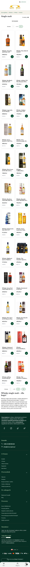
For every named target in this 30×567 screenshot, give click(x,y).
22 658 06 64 (23, 2)
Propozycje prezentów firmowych (8, 513)
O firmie (3, 461)
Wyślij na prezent (5, 520)
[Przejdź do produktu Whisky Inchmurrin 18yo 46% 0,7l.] (8, 218)
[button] (14, 455)
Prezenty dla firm (5, 508)
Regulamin (3, 466)
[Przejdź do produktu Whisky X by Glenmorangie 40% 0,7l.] (22, 129)
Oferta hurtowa (4, 463)
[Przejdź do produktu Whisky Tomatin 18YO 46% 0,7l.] (8, 40)
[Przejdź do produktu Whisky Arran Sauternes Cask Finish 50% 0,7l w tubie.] (22, 218)
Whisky (15, 12)
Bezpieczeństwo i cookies (7, 481)
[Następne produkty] (18, 389)
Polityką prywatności (10, 542)
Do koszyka (12, 56)
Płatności (3, 477)
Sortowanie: (15, 21)
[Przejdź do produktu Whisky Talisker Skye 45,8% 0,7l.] (22, 100)
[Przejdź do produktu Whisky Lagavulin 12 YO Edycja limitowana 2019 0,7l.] (8, 100)
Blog (2, 497)
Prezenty (3, 518)
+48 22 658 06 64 (9, 444)
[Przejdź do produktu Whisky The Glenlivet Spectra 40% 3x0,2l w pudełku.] (22, 248)
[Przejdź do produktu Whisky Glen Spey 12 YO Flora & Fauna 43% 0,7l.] (8, 307)
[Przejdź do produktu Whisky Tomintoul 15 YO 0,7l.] (22, 278)
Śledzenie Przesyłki (5, 495)
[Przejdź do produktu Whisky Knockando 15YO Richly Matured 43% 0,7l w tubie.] (22, 307)
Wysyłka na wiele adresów (7, 511)
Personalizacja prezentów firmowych (9, 515)
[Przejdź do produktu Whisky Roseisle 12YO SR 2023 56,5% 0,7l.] (22, 189)
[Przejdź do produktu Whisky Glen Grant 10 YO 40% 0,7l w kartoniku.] (8, 159)
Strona (9, 26)
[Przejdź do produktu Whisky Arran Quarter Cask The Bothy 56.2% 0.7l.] (8, 129)
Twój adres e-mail (6, 535)
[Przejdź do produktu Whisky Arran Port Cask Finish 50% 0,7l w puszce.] (8, 278)
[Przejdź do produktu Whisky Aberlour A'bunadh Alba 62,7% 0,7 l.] (8, 189)
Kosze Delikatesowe (6, 506)
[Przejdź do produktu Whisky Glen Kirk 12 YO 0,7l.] (22, 40)
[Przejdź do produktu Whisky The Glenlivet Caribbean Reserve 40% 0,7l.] (22, 366)
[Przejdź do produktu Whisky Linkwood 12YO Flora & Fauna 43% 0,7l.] (8, 337)
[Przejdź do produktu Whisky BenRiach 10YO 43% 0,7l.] (8, 70)
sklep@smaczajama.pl (9, 447)
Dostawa (3, 479)
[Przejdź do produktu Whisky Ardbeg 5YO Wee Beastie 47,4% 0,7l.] (22, 70)
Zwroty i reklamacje (5, 484)
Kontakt (3, 459)
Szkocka (20, 12)
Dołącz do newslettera (8, 537)
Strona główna (4, 12)
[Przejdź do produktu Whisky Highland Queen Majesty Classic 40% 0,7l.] (8, 248)
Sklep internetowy (14, 559)
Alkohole (11, 12)
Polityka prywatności (5, 486)
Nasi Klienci (3, 468)
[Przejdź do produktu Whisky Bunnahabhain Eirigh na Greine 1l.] (22, 337)
